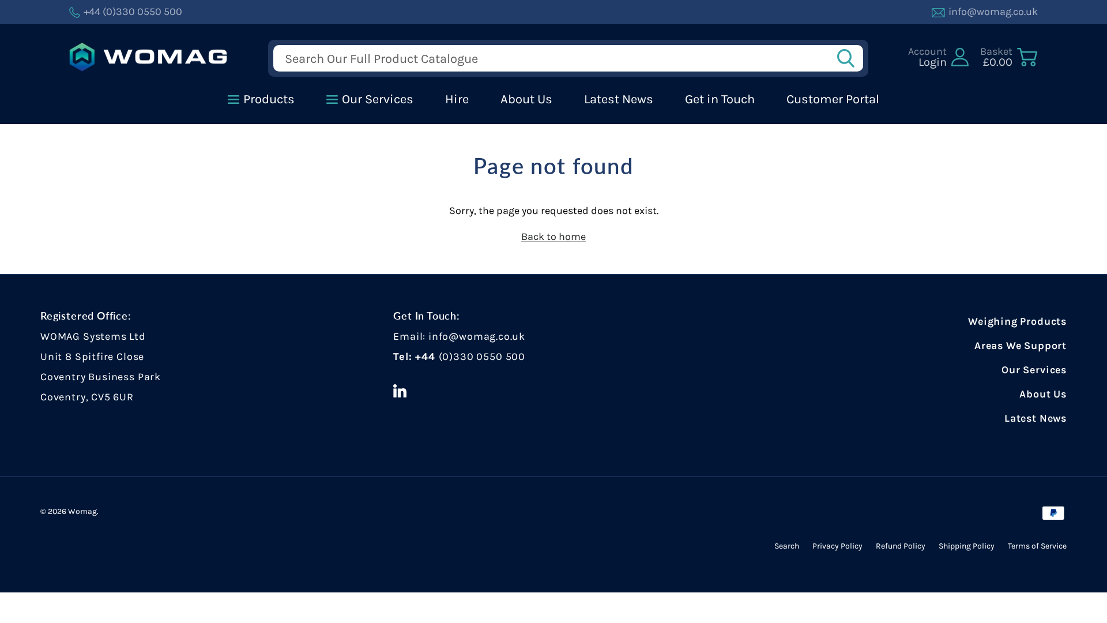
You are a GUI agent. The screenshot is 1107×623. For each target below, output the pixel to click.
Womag (82, 511)
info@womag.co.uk (476, 336)
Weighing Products (1017, 321)
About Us (1043, 394)
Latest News (1035, 418)
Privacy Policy (837, 546)
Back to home (553, 236)
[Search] (849, 58)
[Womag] (148, 57)
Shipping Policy (967, 546)
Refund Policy (900, 546)
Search (786, 546)
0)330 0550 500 (483, 356)
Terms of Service (1037, 546)
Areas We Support (1020, 345)
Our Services (1034, 369)
